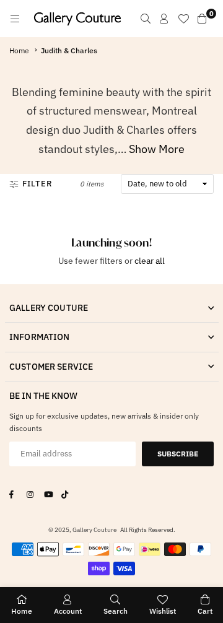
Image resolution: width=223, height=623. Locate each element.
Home (19, 50)
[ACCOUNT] (164, 18)
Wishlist (162, 611)
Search (115, 611)
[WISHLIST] (183, 18)
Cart (205, 611)
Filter (37, 183)
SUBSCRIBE (177, 453)
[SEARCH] (145, 18)
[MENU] (15, 18)
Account (68, 611)
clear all (149, 260)
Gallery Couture (94, 530)
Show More (157, 149)
